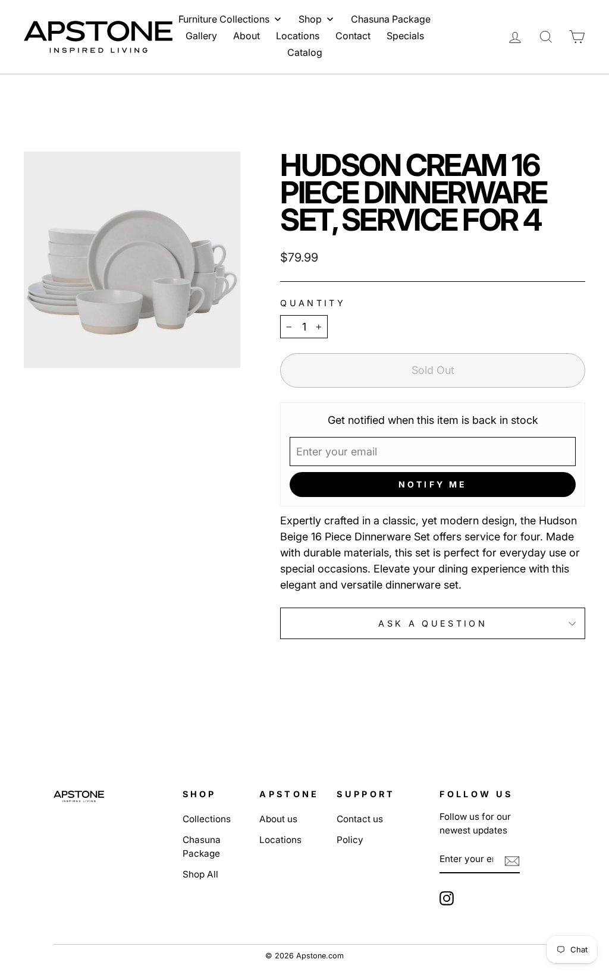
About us (278, 819)
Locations (280, 839)
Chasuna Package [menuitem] (391, 19)
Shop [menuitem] (310, 19)
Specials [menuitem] (405, 36)
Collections (207, 819)
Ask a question (432, 623)
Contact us (360, 819)
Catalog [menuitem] (304, 52)
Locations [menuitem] (297, 36)
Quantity (313, 303)
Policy (350, 839)
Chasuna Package (202, 846)
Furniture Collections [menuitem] (223, 19)
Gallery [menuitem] (201, 36)
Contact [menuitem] (353, 36)
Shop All (200, 874)
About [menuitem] (246, 36)
